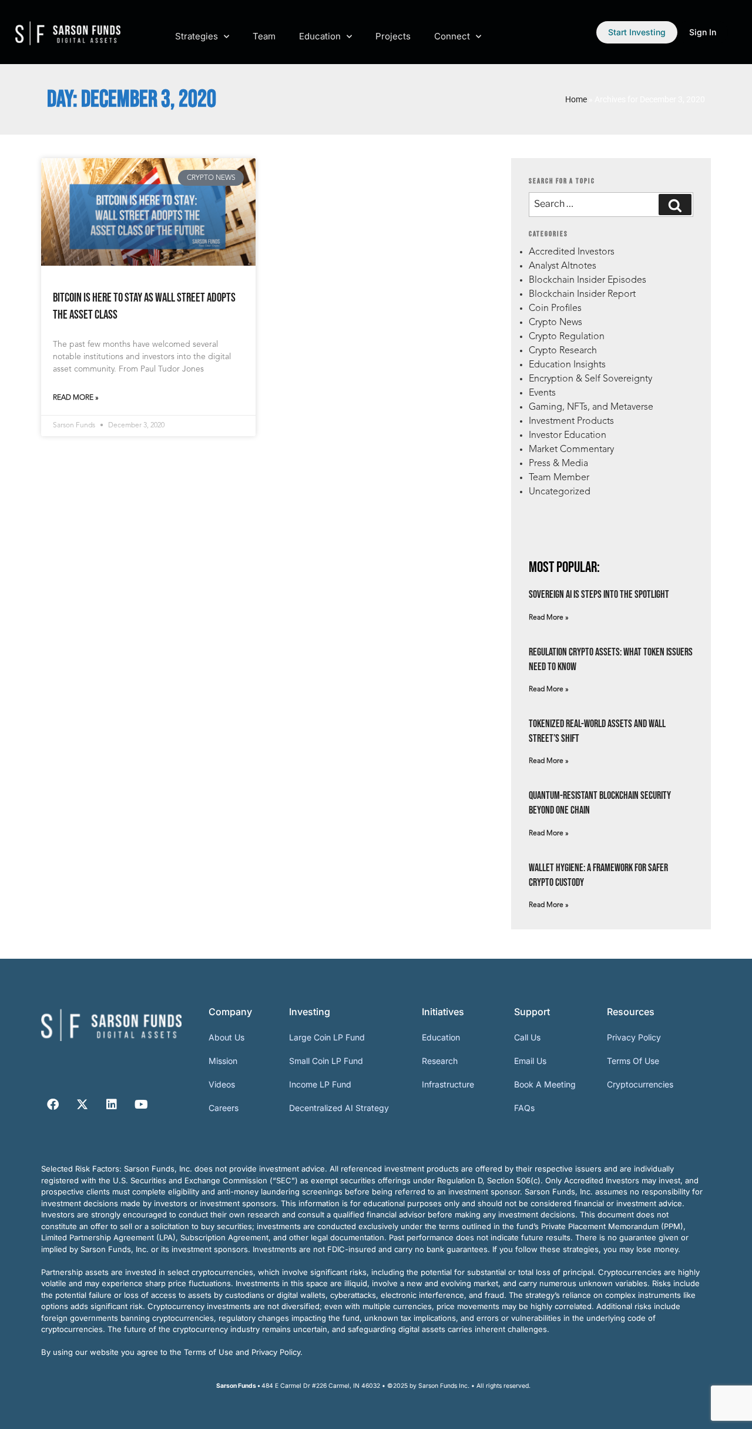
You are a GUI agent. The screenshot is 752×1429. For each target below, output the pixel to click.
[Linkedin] (111, 1104)
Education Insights (567, 365)
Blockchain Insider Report (582, 294)
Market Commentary (571, 449)
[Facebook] (53, 1104)
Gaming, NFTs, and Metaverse (591, 407)
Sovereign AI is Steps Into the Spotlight (599, 594)
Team (264, 36)
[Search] (675, 204)
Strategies (196, 36)
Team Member (559, 478)
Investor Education (567, 435)
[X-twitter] (82, 1104)
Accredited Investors (572, 252)
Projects (393, 36)
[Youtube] (141, 1104)
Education (320, 36)
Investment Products (571, 421)
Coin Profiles (555, 308)
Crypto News (555, 322)
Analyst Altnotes (562, 266)
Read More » (76, 397)
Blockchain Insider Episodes (587, 280)
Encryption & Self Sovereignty (590, 379)
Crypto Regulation (567, 337)
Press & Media (558, 463)
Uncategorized (559, 492)
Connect (452, 36)
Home (576, 99)
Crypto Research (563, 351)
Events (542, 393)
